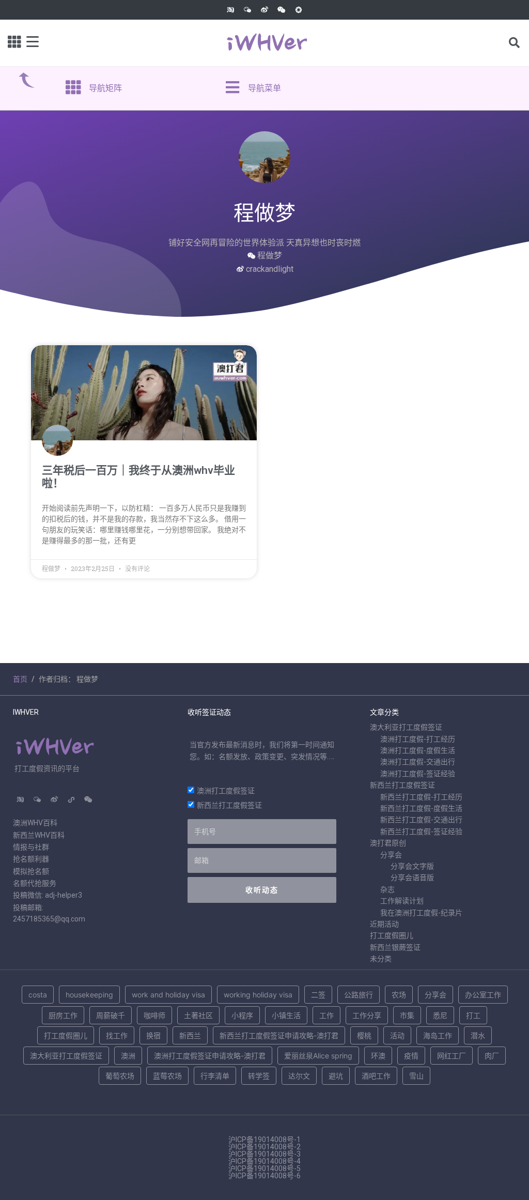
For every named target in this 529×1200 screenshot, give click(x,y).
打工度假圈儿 (391, 935)
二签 (318, 994)
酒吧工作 (376, 1075)
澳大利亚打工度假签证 (406, 727)
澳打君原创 (388, 843)
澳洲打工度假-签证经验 (417, 774)
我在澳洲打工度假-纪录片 (421, 913)
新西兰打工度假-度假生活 (421, 808)
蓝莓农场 (167, 1075)
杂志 (387, 889)
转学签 (259, 1075)
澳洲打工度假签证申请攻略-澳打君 (210, 1055)
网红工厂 (451, 1055)
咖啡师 (154, 1015)
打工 (473, 1015)
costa (37, 994)
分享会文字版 (412, 866)
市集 (407, 1015)
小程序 (242, 1015)
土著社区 (198, 1015)
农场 (399, 994)
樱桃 (364, 1035)
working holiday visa (258, 994)
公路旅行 (358, 994)
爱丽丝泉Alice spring (318, 1055)
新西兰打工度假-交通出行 (421, 820)
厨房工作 (63, 1015)
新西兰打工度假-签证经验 (421, 831)
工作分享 (366, 1015)
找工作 (117, 1035)
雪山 (416, 1075)
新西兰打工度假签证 (229, 805)
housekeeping (89, 994)
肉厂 (492, 1055)
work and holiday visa (168, 994)
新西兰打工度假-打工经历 (421, 797)
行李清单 (214, 1075)
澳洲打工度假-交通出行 (417, 762)
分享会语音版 (412, 877)
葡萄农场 (119, 1075)
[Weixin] (281, 10)
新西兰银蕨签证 (395, 947)
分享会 (391, 855)
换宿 (153, 1035)
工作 (326, 1015)
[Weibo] (264, 10)
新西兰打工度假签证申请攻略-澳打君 (279, 1035)
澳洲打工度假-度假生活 (417, 750)
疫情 (411, 1055)
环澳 (378, 1055)
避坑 (336, 1075)
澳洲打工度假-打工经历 (417, 739)
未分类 (381, 959)
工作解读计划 (402, 901)
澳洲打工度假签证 (226, 790)
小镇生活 (286, 1015)
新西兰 (190, 1035)
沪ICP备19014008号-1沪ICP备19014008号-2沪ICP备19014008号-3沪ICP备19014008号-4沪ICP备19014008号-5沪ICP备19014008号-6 (264, 1157)
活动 (397, 1035)
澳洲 (128, 1055)
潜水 (478, 1035)
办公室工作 (483, 994)
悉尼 (440, 1015)
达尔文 (299, 1075)
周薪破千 (110, 1015)
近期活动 (384, 924)
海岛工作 (437, 1035)
